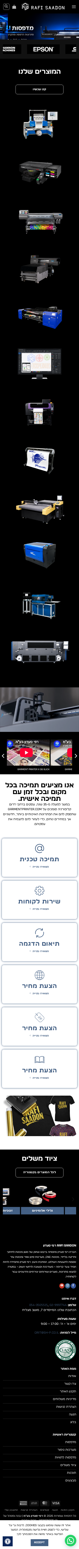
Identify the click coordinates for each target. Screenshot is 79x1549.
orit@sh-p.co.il (47, 1332)
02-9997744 (58, 1305)
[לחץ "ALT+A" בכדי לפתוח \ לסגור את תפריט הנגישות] (8, 1541)
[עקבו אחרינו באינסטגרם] (67, 1286)
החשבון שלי (11, 1510)
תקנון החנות (68, 1510)
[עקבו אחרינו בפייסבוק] (73, 1286)
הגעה (55, 1510)
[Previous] (75, 755)
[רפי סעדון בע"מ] (44, 6)
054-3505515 (38, 1305)
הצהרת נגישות (29, 1510)
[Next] (3, 755)
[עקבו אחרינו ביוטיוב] (61, 1286)
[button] (74, 6)
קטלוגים (44, 1510)
